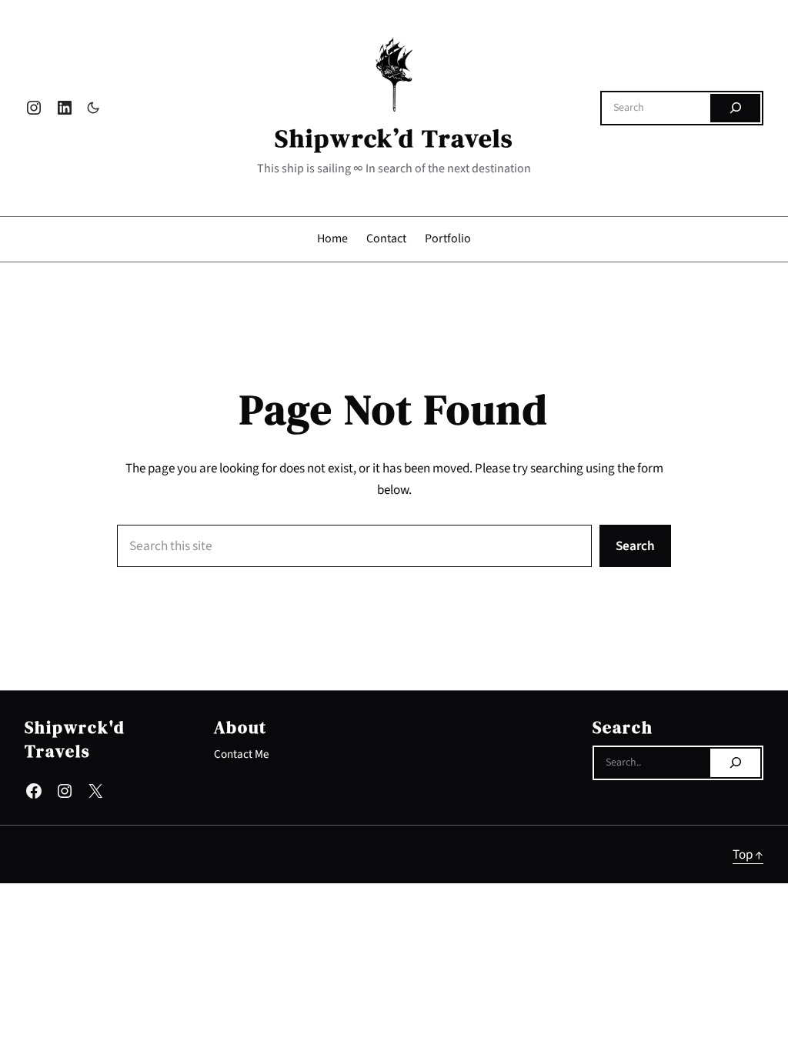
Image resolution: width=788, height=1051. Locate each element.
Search (635, 546)
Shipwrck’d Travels (394, 138)
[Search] (735, 108)
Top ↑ (748, 854)
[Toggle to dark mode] (93, 108)
